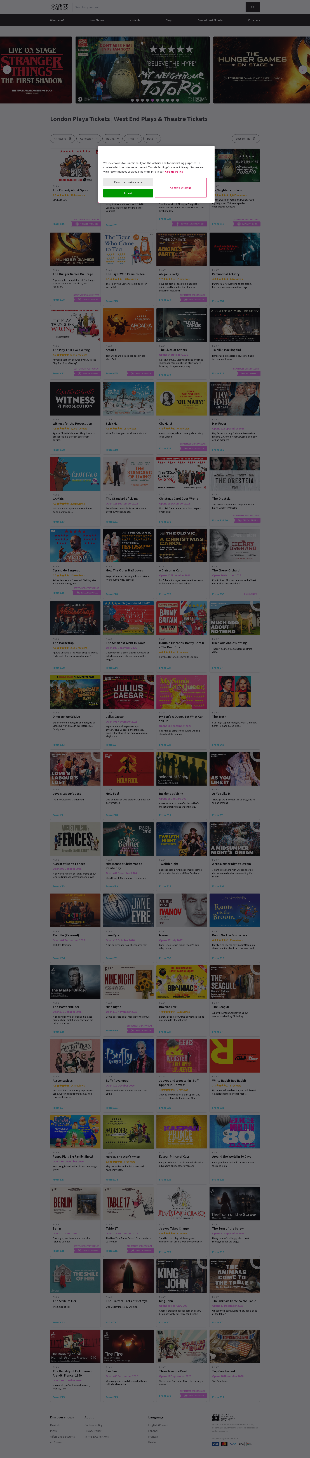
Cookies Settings (180, 187)
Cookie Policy (174, 171)
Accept (128, 193)
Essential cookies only (128, 182)
